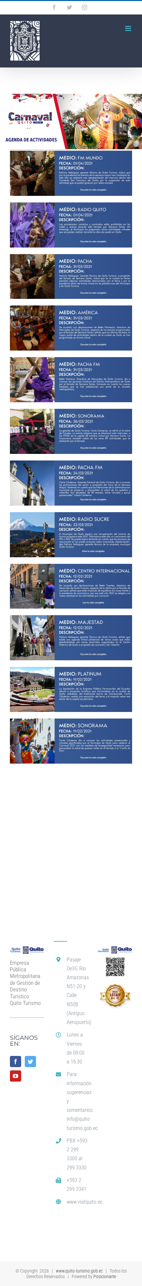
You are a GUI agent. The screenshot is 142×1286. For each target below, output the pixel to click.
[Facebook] (15, 1061)
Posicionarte (104, 1276)
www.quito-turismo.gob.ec (79, 1270)
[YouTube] (15, 1076)
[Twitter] (30, 1061)
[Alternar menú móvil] (128, 28)
